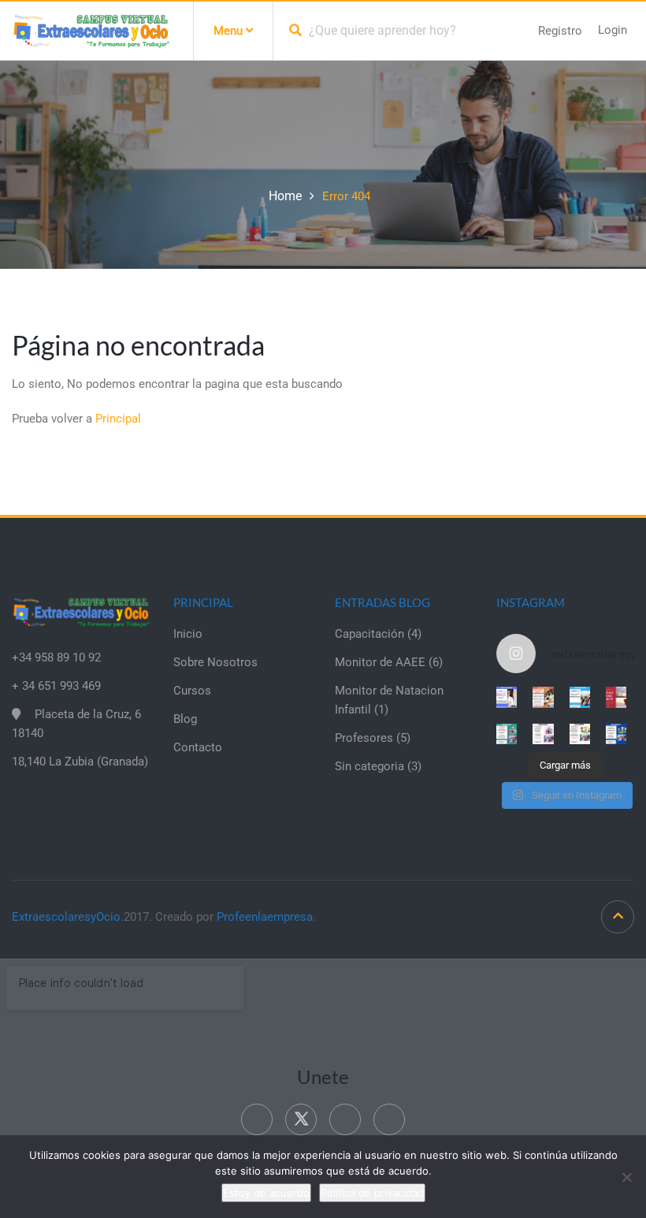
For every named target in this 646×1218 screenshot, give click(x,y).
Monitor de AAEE (380, 662)
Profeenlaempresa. (266, 917)
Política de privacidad (372, 1192)
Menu (229, 31)
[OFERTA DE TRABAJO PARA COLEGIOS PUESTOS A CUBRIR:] (506, 734)
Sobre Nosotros (215, 662)
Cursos (192, 690)
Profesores (364, 738)
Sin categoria (369, 766)
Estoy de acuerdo (266, 1192)
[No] (626, 1177)
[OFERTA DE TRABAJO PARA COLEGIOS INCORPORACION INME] (580, 697)
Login (612, 30)
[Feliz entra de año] (616, 697)
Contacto (197, 747)
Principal (118, 419)
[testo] (543, 697)
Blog (185, 719)
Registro (560, 31)
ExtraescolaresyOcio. (68, 917)
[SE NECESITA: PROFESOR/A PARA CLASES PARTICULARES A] (506, 697)
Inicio (187, 634)
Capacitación (369, 634)
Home (285, 195)
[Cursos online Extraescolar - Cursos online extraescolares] (90, 30)
